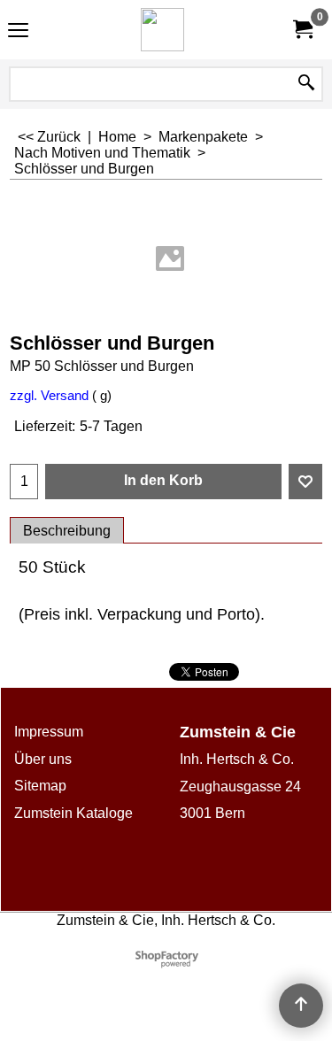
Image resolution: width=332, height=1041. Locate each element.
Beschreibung (67, 530)
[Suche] (306, 84)
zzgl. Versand (49, 396)
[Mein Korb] (302, 30)
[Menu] (18, 31)
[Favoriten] (305, 481)
